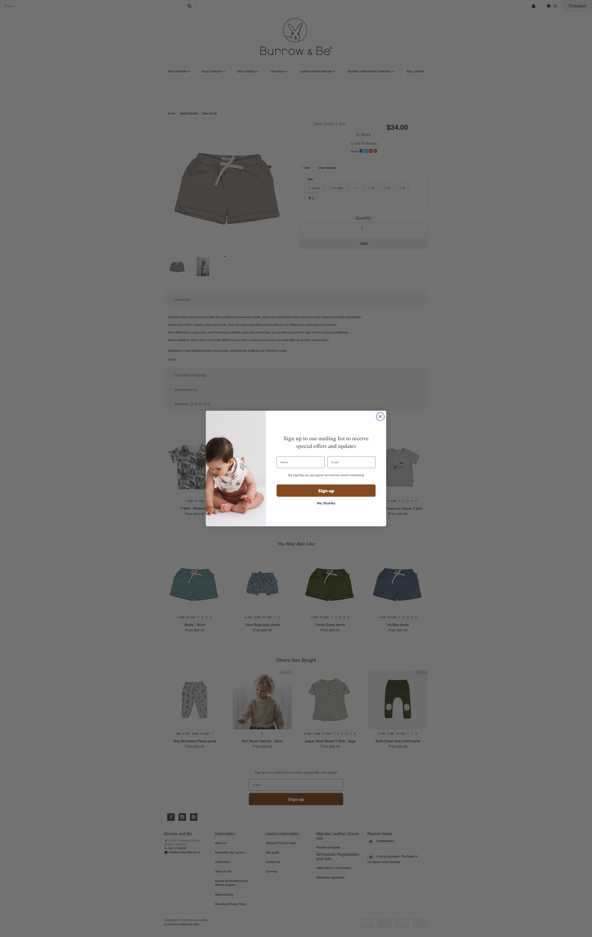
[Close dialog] (380, 417)
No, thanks (326, 503)
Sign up (326, 490)
